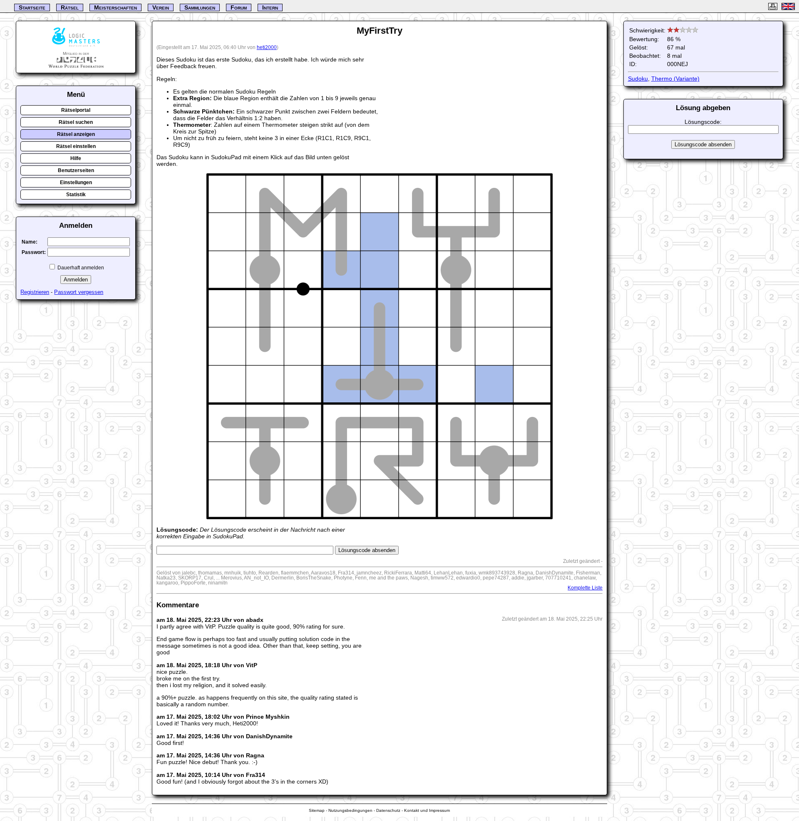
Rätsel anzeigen (76, 134)
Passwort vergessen (78, 292)
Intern (270, 7)
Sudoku (638, 78)
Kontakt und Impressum (427, 810)
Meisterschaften (115, 7)
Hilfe (75, 158)
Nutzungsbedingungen (350, 810)
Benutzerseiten (76, 170)
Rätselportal (75, 110)
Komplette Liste (585, 587)
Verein (160, 7)
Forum (239, 7)
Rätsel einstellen (76, 146)
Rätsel (70, 7)
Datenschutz (388, 810)
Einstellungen (76, 182)
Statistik (76, 194)
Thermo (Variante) (675, 78)
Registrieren (34, 292)
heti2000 (267, 47)
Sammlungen (199, 7)
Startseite (32, 7)
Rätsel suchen (76, 122)
